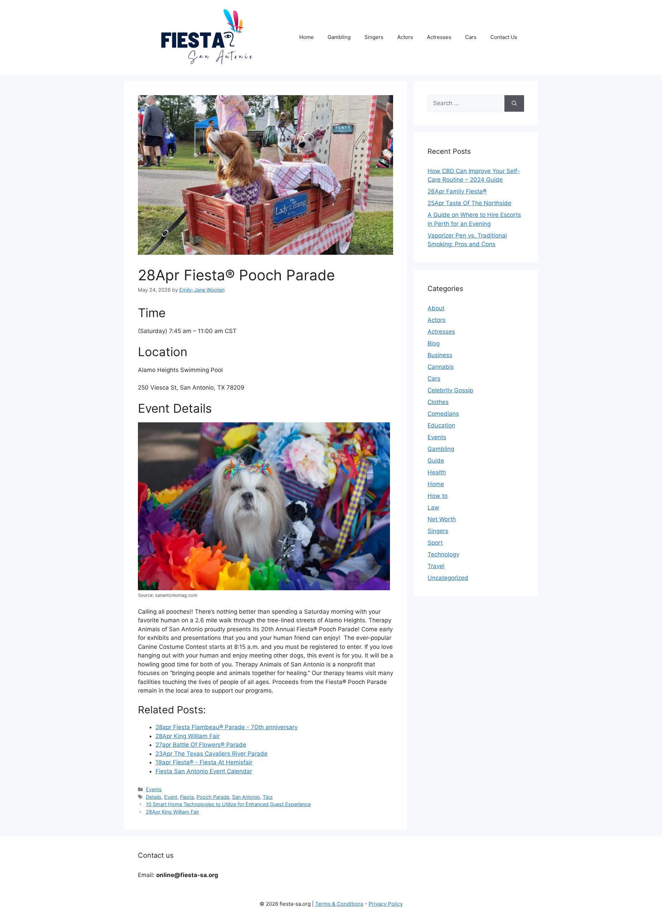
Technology (443, 554)
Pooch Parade (213, 797)
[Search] (514, 103)
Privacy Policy (386, 904)
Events (154, 789)
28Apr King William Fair (172, 812)
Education (441, 425)
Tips (268, 797)
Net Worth (442, 519)
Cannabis (441, 366)
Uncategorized (448, 577)
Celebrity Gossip (450, 390)
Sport (435, 542)
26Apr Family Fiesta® (457, 191)
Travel (436, 566)
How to (438, 495)
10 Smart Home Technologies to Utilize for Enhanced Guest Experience (228, 804)
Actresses (439, 37)
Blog (434, 343)
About (436, 308)
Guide (436, 460)
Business (440, 355)
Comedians (443, 413)
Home (306, 37)
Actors (405, 37)
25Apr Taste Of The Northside (469, 203)
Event (170, 797)
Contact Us (503, 37)
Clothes (438, 402)
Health (437, 472)
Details (153, 797)
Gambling (339, 37)
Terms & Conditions (339, 904)
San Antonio (246, 797)
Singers (373, 37)
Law (433, 507)
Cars (471, 37)
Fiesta (187, 797)
